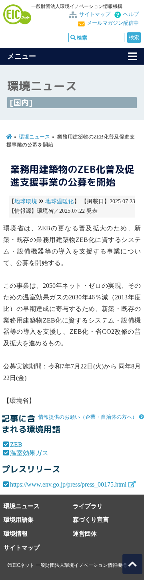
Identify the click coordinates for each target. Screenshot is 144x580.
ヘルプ (131, 14)
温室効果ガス (29, 452)
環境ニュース (34, 137)
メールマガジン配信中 (113, 23)
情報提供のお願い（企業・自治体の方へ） (87, 417)
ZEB (16, 444)
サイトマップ (94, 14)
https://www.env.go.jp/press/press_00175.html (68, 484)
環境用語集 (19, 519)
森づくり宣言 (91, 519)
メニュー (21, 56)
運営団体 (85, 533)
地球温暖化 (59, 201)
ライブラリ (88, 506)
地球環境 (25, 201)
